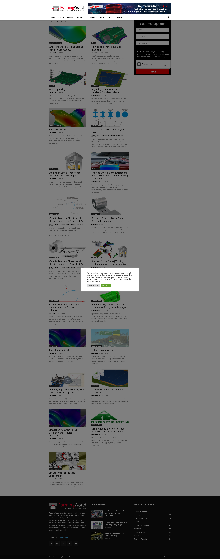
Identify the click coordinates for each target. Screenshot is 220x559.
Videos (111, 17)
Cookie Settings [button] (93, 285)
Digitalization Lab (97, 17)
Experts (70, 17)
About (61, 17)
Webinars (81, 17)
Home (52, 17)
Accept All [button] (105, 285)
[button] (168, 17)
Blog (119, 17)
